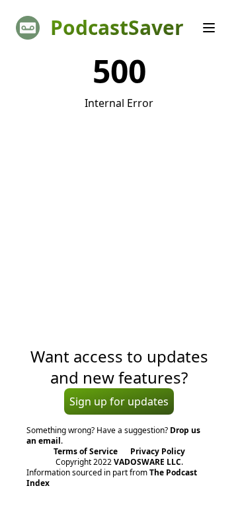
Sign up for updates (119, 401)
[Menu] (209, 28)
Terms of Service (86, 451)
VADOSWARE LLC (147, 461)
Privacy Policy (157, 451)
